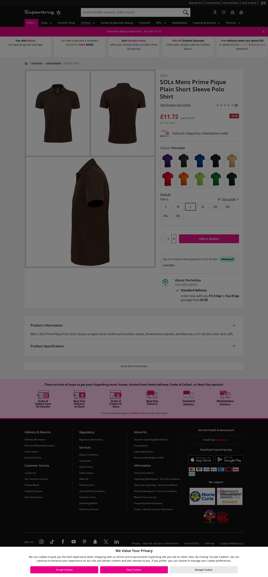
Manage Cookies (204, 569)
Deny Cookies (134, 569)
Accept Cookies (64, 569)
